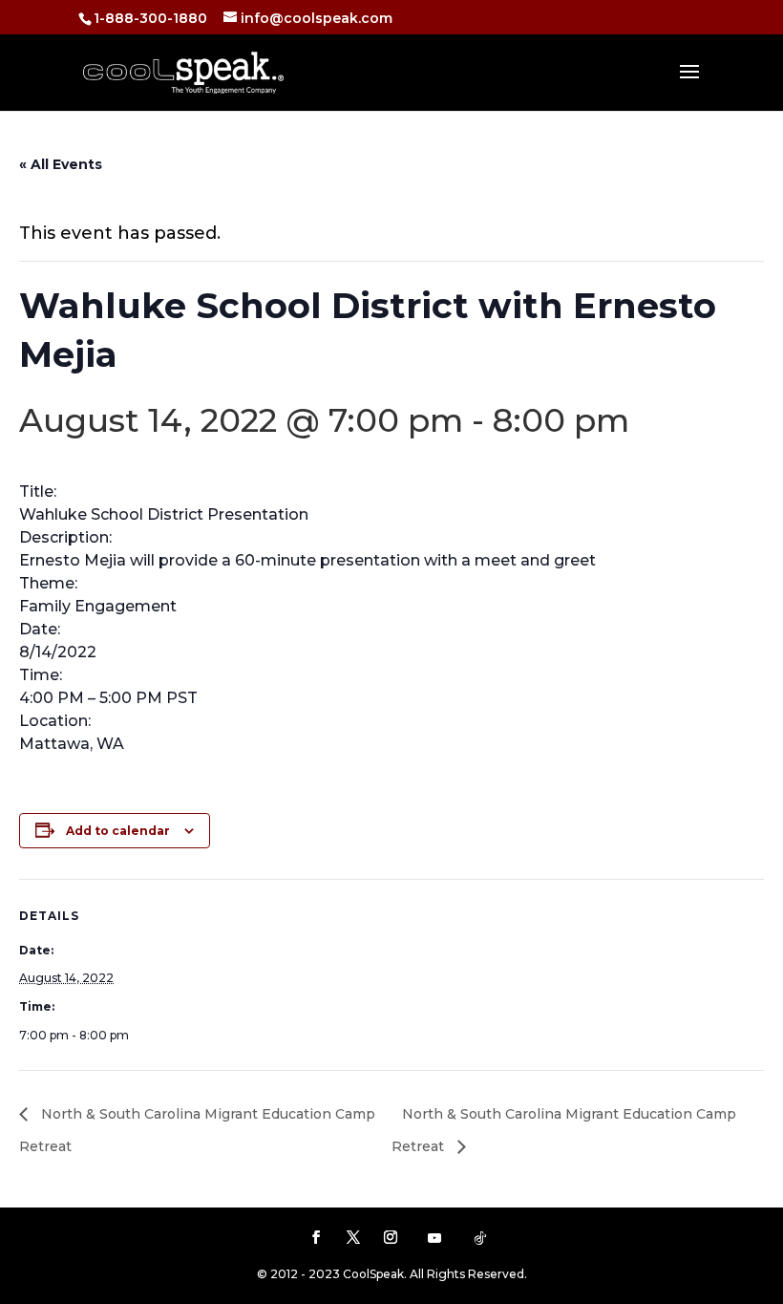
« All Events (60, 164)
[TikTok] (480, 1238)
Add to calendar (118, 830)
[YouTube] (434, 1238)
